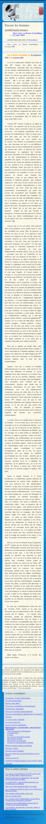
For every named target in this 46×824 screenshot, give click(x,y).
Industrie (8, 717)
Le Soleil (10, 735)
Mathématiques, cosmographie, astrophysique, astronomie (23, 728)
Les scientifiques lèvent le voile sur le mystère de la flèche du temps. (23, 790)
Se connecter (17, 819)
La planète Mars (12, 733)
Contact (25, 819)
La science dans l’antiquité (14, 720)
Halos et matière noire (13, 796)
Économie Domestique (13, 701)
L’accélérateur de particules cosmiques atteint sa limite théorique (22, 808)
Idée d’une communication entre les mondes (21, 786)
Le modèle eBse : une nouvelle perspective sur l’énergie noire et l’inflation (22, 783)
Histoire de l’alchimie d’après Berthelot (19, 712)
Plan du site (6, 819)
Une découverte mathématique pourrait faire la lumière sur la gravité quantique (21, 804)
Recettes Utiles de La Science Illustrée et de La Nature (22, 754)
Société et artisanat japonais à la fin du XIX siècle (23, 761)
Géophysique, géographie (14, 709)
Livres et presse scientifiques (15, 725)
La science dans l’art (12, 722)
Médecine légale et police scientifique (18, 746)
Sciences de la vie (12, 758)
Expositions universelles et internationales (20, 706)
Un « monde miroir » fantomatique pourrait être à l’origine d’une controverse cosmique (22, 799)
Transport (8, 763)
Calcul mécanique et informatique (19, 731)
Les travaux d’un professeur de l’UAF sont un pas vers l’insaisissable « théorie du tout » (23, 774)
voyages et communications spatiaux (20, 743)
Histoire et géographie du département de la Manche (23, 714)
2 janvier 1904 (18, 58)
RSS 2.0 (33, 819)
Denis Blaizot (33, 40)
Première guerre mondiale (14, 751)
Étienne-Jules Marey (12, 703)
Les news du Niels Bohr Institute (18, 737)
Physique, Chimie (11, 748)
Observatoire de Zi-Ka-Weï (16, 741)
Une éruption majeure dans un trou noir (19, 793)
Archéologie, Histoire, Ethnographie (17, 698)
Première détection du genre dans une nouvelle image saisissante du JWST (22, 778)
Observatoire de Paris (14, 739)
